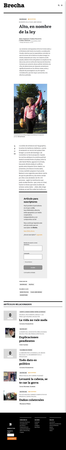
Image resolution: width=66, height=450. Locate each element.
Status (51, 430)
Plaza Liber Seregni (36, 292)
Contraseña (26, 253)
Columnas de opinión (26, 350)
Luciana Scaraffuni (26, 324)
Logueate (39, 235)
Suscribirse (52, 422)
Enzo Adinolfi (24, 39)
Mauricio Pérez (25, 403)
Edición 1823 (23, 19)
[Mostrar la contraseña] (40, 256)
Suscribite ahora (29, 231)
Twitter (36, 423)
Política (31, 284)
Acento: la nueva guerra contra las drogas (32, 312)
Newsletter (37, 427)
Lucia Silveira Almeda (27, 386)
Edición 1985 (23, 372)
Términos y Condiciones (55, 423)
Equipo (51, 427)
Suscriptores (24, 295)
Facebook (37, 422)
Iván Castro (24, 344)
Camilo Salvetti (35, 39)
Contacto (52, 429)
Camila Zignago (24, 40)
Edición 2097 (23, 329)
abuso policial (24, 292)
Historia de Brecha (54, 425)
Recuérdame (28, 262)
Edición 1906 (23, 391)
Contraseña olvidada (29, 272)
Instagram (37, 425)
